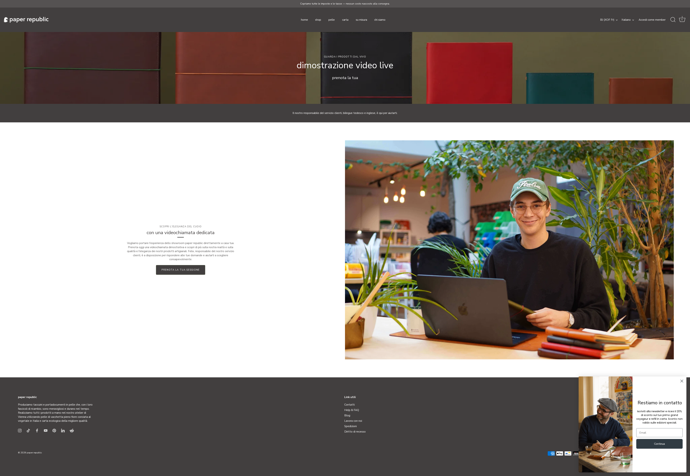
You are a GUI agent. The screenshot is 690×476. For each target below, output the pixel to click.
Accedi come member (652, 20)
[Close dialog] (682, 381)
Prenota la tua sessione (181, 270)
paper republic (34, 452)
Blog (347, 415)
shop (318, 20)
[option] (345, 68)
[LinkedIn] (63, 430)
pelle (331, 20)
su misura (361, 20)
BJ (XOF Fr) (607, 20)
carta (345, 20)
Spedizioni (350, 426)
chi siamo (379, 20)
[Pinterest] (54, 430)
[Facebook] (37, 430)
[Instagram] (20, 430)
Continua (659, 444)
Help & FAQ (351, 410)
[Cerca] (673, 20)
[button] (682, 20)
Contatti (349, 404)
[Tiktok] (28, 430)
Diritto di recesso (355, 431)
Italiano (626, 20)
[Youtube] (45, 430)
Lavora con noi (353, 421)
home (304, 20)
